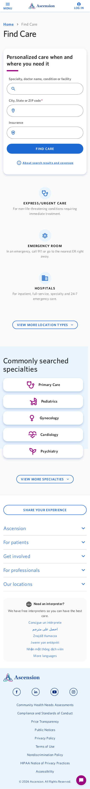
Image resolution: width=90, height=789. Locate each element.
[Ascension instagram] (73, 692)
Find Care (45, 149)
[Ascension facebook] (17, 692)
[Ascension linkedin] (36, 692)
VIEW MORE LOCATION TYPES (42, 325)
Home (8, 24)
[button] (45, 201)
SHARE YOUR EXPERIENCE (45, 510)
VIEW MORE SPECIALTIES (42, 479)
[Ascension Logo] (45, 677)
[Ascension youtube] (54, 692)
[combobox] (49, 89)
